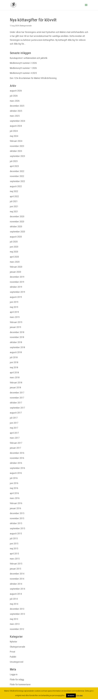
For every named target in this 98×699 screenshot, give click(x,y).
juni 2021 (14, 206)
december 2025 (17, 105)
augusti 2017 (16, 412)
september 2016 (17, 468)
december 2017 (17, 392)
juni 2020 (14, 246)
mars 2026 (15, 100)
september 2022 (17, 181)
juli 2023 (14, 161)
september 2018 (17, 347)
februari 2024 (16, 141)
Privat (12, 651)
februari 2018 (16, 382)
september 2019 (17, 292)
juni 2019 (14, 302)
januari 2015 (15, 568)
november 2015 (17, 518)
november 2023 (17, 146)
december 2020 (17, 216)
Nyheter (13, 641)
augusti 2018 (16, 352)
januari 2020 (15, 272)
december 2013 (17, 609)
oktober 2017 (16, 402)
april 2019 (14, 312)
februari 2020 (16, 266)
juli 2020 (14, 241)
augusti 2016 (16, 473)
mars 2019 (15, 317)
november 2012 (17, 629)
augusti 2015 (16, 533)
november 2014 (17, 578)
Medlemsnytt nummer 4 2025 (23, 73)
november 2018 (17, 337)
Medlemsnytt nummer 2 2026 (23, 63)
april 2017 (14, 433)
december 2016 (17, 453)
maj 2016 (14, 488)
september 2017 (17, 407)
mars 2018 (15, 377)
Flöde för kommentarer (20, 684)
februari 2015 (16, 563)
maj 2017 (14, 427)
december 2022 (17, 171)
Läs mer (79, 695)
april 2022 (14, 196)
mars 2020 (15, 261)
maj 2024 (14, 136)
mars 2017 (15, 437)
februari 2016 (16, 503)
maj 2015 (14, 548)
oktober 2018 (16, 342)
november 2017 (17, 397)
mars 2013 (15, 624)
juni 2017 (14, 422)
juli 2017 (14, 417)
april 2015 (14, 553)
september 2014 (17, 588)
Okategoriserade (26, 26)
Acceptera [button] (71, 695)
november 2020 (17, 221)
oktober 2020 (16, 226)
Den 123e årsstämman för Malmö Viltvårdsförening (33, 78)
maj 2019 (14, 307)
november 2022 (17, 176)
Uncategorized (16, 661)
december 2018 (17, 332)
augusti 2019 (16, 297)
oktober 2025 (16, 111)
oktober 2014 (16, 583)
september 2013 (17, 614)
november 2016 (17, 458)
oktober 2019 (16, 287)
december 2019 (17, 276)
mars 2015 (15, 558)
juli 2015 (14, 538)
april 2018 (14, 372)
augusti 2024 (16, 126)
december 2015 (17, 513)
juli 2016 (14, 478)
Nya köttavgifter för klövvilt (33, 19)
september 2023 (17, 156)
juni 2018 (14, 362)
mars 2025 (15, 115)
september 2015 (17, 528)
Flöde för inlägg (17, 679)
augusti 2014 (16, 594)
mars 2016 (15, 498)
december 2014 (17, 573)
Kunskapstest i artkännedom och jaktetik (28, 58)
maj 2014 (14, 604)
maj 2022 (14, 191)
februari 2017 (16, 443)
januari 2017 (15, 448)
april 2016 (14, 493)
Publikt (13, 656)
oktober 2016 (16, 463)
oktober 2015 (16, 523)
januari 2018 (15, 387)
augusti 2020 (16, 236)
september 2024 (17, 121)
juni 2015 (14, 543)
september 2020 (17, 231)
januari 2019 (15, 327)
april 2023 (14, 166)
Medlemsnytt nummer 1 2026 (23, 68)
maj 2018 (14, 367)
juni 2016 (14, 483)
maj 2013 (14, 619)
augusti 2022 (16, 186)
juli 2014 (14, 598)
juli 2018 (14, 357)
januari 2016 (15, 508)
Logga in (13, 674)
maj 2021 (14, 211)
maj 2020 (14, 251)
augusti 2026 (16, 90)
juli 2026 (14, 95)
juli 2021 (14, 201)
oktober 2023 (16, 151)
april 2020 (14, 256)
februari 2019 (16, 322)
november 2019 (17, 282)
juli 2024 (14, 131)
